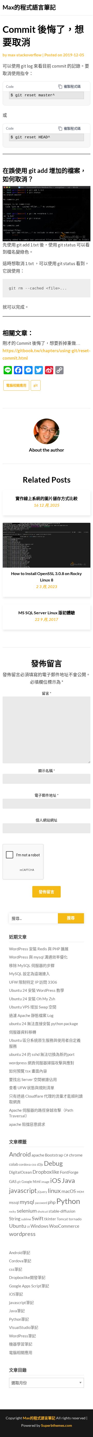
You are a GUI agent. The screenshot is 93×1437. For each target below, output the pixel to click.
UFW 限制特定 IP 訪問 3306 (33, 982)
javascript (23, 1190)
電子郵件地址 (47, 795)
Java (68, 1180)
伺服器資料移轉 (22, 1032)
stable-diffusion (62, 1211)
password (41, 1202)
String (14, 1218)
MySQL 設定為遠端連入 (29, 973)
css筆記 (15, 1269)
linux (54, 1190)
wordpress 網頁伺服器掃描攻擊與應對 (41, 1062)
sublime (26, 1219)
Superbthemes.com (56, 1425)
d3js (40, 1164)
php (52, 1202)
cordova (25, 1164)
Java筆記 (17, 1310)
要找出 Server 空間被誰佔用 (33, 1079)
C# (66, 1155)
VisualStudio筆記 (23, 1327)
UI (28, 1226)
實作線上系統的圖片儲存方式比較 (47, 498)
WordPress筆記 (22, 1336)
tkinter (50, 1218)
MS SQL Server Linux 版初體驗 (46, 612)
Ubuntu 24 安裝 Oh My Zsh (32, 998)
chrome (75, 1154)
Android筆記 (19, 1252)
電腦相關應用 (16, 385)
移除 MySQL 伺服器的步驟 (32, 965)
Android (20, 1154)
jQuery (42, 1192)
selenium (27, 1210)
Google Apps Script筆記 (29, 1286)
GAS (13, 1181)
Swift (37, 1218)
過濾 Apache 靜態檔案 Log (31, 1015)
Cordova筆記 (20, 1260)
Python (68, 1200)
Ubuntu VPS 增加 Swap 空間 (32, 1007)
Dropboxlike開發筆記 (27, 1277)
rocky (12, 1211)
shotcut (42, 1211)
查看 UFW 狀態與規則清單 (31, 1087)
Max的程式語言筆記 (29, 7)
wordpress (22, 1233)
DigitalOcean (20, 1172)
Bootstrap (54, 1155)
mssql (14, 1202)
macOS (68, 1191)
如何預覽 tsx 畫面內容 (28, 1071)
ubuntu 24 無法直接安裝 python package (43, 1023)
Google (26, 1182)
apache (38, 1155)
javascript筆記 (21, 1302)
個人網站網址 (46, 820)
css (34, 1164)
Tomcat (62, 1219)
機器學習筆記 (20, 1344)
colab (13, 1164)
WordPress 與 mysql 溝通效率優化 (38, 957)
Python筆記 (19, 1319)
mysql (27, 1202)
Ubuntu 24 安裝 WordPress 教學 (36, 990)
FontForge (69, 1172)
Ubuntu (17, 1226)
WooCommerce (64, 1226)
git (36, 385)
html (37, 1181)
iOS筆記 (16, 1294)
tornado (75, 1219)
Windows (39, 1226)
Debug (53, 1163)
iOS (55, 1180)
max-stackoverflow (25, 55)
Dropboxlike (46, 1172)
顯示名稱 (46, 770)
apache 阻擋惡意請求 (27, 1124)
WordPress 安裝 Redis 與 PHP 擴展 (38, 948)
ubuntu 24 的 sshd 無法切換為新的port (42, 1054)
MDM (80, 1191)
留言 (46, 693)
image (45, 1182)
